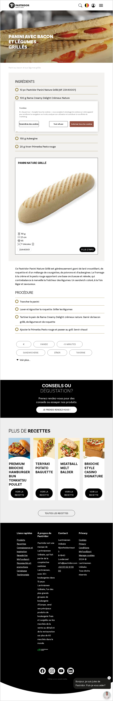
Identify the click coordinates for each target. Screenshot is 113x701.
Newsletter (22, 555)
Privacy (82, 543)
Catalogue (22, 570)
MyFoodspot (23, 559)
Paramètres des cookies (29, 124)
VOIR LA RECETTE (19, 493)
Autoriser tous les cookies (81, 124)
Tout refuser (58, 124)
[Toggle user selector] (94, 5)
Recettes (21, 543)
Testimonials (23, 574)
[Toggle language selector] (87, 5)
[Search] (80, 5)
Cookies (82, 540)
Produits (21, 540)
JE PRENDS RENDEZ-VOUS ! (56, 409)
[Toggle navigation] (101, 5)
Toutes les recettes (56, 513)
